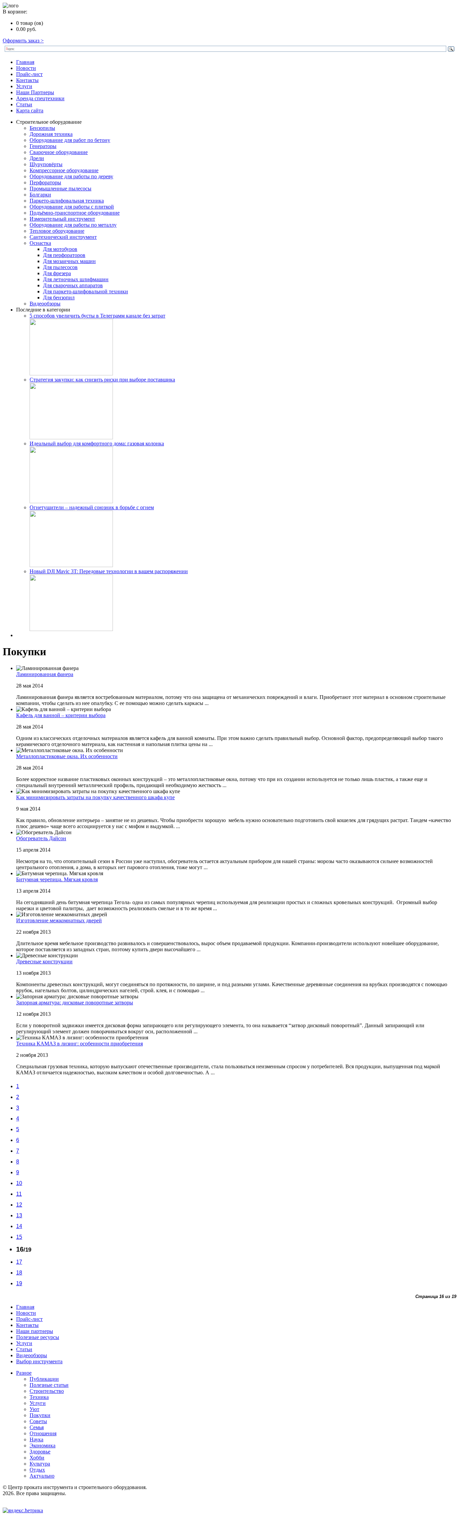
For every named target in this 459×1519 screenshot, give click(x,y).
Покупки (40, 1415)
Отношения (43, 1433)
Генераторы (43, 146)
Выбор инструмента (39, 1361)
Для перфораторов (64, 255)
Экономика (42, 1445)
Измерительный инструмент (62, 219)
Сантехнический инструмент (63, 237)
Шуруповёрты (46, 164)
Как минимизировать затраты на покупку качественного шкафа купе (95, 797)
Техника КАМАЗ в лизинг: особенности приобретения (79, 1043)
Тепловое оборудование (57, 231)
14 (19, 1226)
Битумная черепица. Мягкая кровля (57, 879)
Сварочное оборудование (59, 152)
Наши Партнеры (35, 92)
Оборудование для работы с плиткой (72, 207)
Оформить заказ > (23, 40)
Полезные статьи (49, 1385)
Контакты (27, 80)
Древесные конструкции (44, 961)
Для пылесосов (60, 267)
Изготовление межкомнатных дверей (59, 920)
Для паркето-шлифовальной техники (85, 291)
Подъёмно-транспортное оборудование (75, 213)
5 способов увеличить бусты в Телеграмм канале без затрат (97, 316)
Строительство (47, 1391)
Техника (39, 1397)
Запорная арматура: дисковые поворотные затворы (74, 1002)
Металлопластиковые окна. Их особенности (67, 756)
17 (19, 1262)
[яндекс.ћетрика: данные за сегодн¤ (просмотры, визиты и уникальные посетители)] (23, 1511)
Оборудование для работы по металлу (73, 225)
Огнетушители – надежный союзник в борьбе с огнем (92, 507)
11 (19, 1194)
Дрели (37, 158)
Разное (24, 1373)
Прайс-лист (29, 74)
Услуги (24, 86)
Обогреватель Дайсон (41, 838)
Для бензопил (59, 297)
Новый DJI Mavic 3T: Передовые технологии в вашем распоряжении (109, 571)
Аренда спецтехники (40, 98)
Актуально (42, 1476)
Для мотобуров (60, 249)
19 (19, 1283)
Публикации (44, 1379)
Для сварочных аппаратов (73, 285)
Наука (36, 1439)
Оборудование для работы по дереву (71, 176)
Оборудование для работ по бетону (70, 140)
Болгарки (40, 194)
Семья (37, 1427)
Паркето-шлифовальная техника (67, 200)
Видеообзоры (45, 303)
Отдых (37, 1470)
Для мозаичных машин (69, 261)
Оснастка (40, 243)
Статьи (24, 104)
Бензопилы (42, 128)
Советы (38, 1421)
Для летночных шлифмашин (76, 279)
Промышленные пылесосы (60, 188)
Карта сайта (29, 110)
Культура (40, 1464)
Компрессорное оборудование (64, 170)
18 (19, 1272)
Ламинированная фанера (44, 674)
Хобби (37, 1457)
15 (19, 1237)
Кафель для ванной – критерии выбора (61, 715)
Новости (26, 68)
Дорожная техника (51, 134)
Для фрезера (57, 273)
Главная (25, 62)
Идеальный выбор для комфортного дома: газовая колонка (97, 443)
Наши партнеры (34, 1331)
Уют (34, 1409)
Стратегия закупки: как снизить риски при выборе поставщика (102, 379)
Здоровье (40, 1451)
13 (19, 1215)
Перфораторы (45, 182)
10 (19, 1183)
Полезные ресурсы (37, 1337)
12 (19, 1205)
